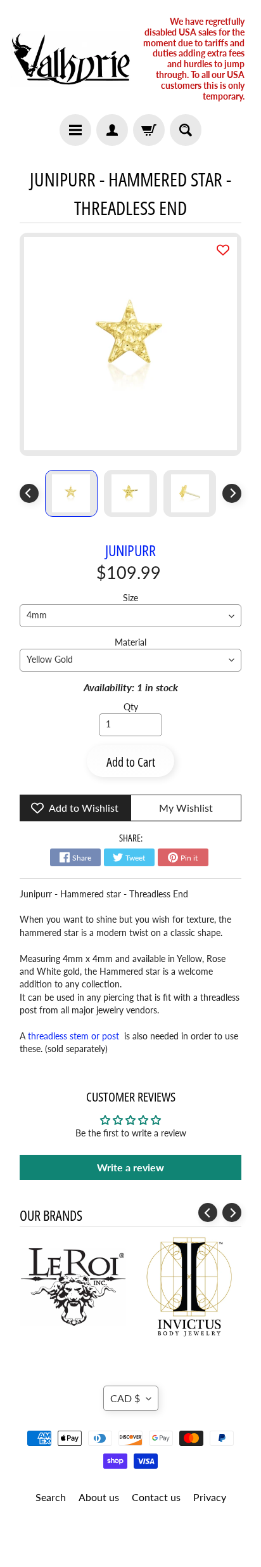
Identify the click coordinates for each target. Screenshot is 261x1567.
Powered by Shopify (130, 1541)
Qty (131, 707)
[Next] (231, 493)
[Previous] (29, 493)
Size (130, 598)
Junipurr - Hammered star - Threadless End (104, 894)
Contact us (156, 1497)
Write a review (130, 1167)
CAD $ (125, 1398)
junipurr (130, 550)
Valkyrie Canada (126, 1530)
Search (50, 1497)
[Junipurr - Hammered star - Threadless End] (71, 493)
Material (130, 642)
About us (99, 1497)
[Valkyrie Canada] (70, 59)
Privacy (209, 1497)
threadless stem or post (75, 1036)
